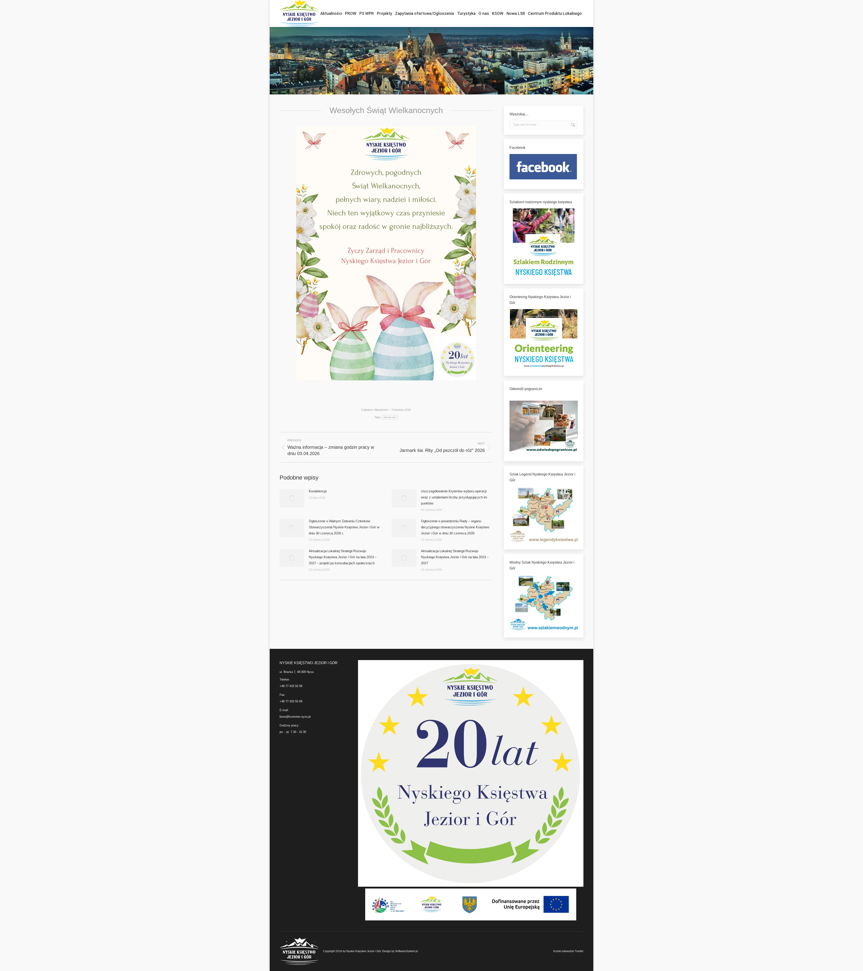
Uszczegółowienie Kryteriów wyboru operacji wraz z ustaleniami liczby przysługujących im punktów (454, 497)
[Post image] (292, 498)
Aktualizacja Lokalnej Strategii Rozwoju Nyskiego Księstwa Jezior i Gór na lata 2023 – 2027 (455, 557)
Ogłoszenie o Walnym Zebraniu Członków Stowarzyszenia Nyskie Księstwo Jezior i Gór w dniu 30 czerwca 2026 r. (344, 527)
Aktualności (381, 409)
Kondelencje (318, 491)
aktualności (390, 417)
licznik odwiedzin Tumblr (568, 951)
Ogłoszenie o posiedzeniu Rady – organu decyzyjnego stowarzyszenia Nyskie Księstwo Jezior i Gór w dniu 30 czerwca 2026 (455, 527)
